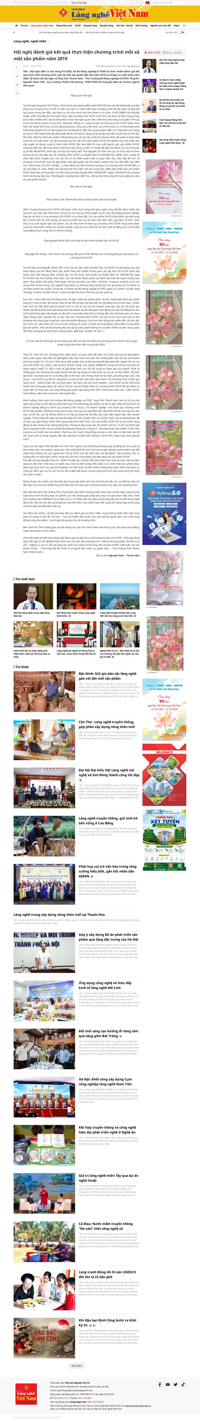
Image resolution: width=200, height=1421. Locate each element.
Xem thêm (77, 1365)
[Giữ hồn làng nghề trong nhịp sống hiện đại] (33, 596)
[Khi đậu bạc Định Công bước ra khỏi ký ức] (44, 1338)
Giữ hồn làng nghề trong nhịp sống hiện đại (45, 32)
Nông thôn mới (64, 25)
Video (177, 25)
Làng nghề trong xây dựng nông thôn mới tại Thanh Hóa (59, 914)
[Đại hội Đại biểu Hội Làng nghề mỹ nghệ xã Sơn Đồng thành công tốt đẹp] (44, 788)
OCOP (78, 25)
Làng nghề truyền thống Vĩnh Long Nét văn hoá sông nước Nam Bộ (118, 614)
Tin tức (24, 25)
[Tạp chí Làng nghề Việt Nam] (26, 1393)
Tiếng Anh (147, 2)
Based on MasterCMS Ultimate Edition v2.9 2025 (37, 1417)
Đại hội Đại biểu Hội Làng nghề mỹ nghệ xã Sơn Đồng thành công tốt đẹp (109, 772)
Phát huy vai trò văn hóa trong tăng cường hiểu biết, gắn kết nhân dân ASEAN (108, 871)
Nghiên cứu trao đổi (160, 25)
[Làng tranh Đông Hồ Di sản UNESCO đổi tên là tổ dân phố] (44, 1290)
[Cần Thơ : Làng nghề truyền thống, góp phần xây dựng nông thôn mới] (44, 739)
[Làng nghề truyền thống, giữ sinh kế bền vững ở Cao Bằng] (44, 836)
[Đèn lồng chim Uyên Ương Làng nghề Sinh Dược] (76, 596)
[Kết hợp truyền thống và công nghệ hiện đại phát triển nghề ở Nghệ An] (44, 1145)
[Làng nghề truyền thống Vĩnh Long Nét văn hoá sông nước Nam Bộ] (120, 596)
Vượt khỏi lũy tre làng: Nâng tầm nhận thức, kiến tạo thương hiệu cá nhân (32, 653)
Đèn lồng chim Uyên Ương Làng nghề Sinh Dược (172, 141)
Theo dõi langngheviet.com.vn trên (111, 66)
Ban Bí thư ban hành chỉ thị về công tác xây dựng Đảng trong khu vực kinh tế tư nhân (172, 104)
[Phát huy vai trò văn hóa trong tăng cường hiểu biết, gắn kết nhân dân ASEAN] (44, 884)
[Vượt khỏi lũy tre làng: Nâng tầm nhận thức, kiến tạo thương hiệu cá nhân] (33, 634)
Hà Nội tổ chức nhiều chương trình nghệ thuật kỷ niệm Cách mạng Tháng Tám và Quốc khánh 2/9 (117, 32)
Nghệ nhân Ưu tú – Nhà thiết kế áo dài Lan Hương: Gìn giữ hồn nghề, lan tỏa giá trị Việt (119, 653)
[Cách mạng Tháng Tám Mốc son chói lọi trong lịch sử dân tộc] (149, 126)
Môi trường (141, 25)
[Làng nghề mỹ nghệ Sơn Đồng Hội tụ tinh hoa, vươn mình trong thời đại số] (76, 634)
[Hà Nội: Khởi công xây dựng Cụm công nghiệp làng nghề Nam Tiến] (44, 1097)
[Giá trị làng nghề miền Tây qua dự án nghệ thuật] (44, 1193)
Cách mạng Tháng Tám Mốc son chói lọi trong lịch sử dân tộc (172, 122)
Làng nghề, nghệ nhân (42, 25)
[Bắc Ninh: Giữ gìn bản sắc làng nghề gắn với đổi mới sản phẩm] (44, 691)
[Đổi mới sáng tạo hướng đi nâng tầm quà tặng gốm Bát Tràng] (44, 1049)
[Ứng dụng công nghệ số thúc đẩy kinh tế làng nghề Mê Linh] (44, 1000)
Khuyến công (90, 25)
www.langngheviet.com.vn (138, 1405)
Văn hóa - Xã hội (124, 25)
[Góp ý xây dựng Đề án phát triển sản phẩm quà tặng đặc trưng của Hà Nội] (44, 952)
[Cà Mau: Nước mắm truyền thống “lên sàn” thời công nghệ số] (44, 1241)
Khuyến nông (106, 25)
